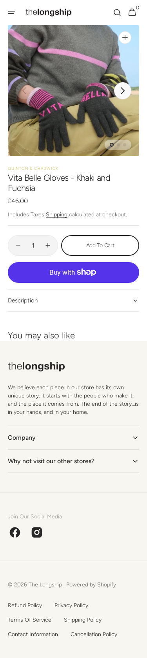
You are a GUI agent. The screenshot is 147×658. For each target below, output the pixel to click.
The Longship (46, 584)
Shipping (56, 214)
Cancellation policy (94, 634)
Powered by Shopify (91, 584)
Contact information (33, 634)
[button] (11, 12)
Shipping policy (83, 620)
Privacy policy (71, 605)
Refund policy (25, 605)
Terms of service (29, 620)
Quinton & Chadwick (33, 168)
